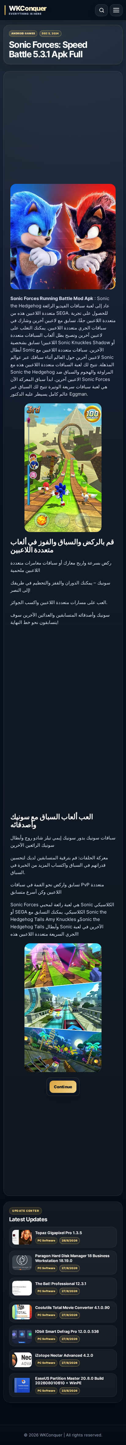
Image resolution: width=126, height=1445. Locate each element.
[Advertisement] (63, 122)
